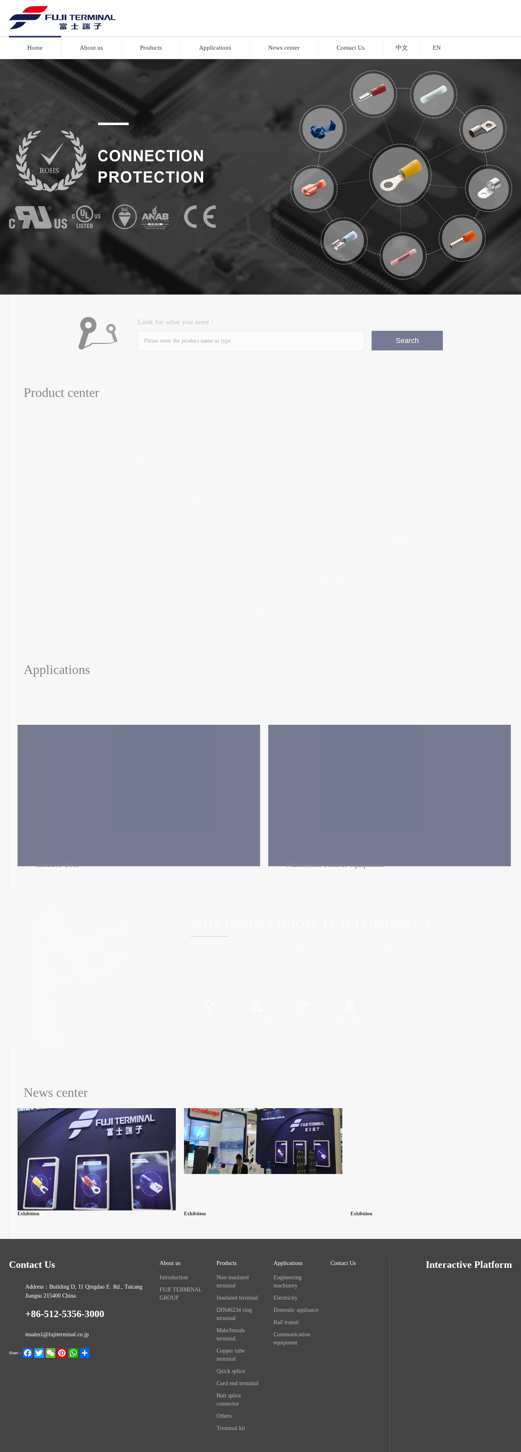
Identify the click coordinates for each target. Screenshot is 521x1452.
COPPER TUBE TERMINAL (265, 464)
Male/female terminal (231, 1334)
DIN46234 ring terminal (234, 1314)
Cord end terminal (237, 1383)
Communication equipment (292, 1338)
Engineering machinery (168, 690)
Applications (215, 47)
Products (151, 47)
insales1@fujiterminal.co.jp (57, 1334)
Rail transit (286, 1322)
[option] (260, 176)
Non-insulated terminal (233, 1281)
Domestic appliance (316, 690)
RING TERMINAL (131, 461)
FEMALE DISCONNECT (398, 540)
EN (437, 47)
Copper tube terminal (231, 1355)
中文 (402, 47)
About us (91, 47)
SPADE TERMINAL (131, 537)
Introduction (174, 1277)
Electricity (245, 690)
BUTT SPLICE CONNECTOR (331, 502)
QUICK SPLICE (398, 461)
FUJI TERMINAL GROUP (181, 1294)
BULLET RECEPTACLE (331, 578)
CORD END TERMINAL (198, 502)
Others (224, 1416)
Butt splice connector (229, 1400)
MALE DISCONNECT (265, 537)
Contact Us (351, 47)
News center (284, 47)
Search (407, 341)
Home (35, 47)
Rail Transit (388, 690)
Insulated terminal (237, 1298)
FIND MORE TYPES (265, 613)
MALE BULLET (198, 575)
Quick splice (231, 1371)
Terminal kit (231, 1428)
